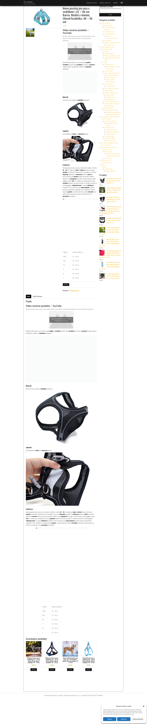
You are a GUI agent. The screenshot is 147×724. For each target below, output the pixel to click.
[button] (143, 706)
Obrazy (115, 3)
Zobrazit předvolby (138, 719)
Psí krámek (28, 2)
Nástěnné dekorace (109, 27)
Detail (66, 284)
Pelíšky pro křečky (109, 136)
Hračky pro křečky (109, 127)
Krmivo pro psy (108, 84)
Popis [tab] (28, 296)
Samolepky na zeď (109, 32)
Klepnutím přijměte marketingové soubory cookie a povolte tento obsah (79, 51)
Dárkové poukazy (110, 171)
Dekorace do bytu (106, 160)
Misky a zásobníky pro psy (111, 88)
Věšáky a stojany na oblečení (112, 42)
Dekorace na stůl (107, 162)
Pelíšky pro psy (110, 106)
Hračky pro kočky (109, 53)
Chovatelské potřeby (106, 49)
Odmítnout (124, 719)
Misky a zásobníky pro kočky (112, 56)
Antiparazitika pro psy (114, 114)
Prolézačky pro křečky (112, 132)
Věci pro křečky (107, 119)
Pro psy (105, 62)
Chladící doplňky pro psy (107, 47)
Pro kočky (105, 51)
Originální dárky (108, 169)
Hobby (102, 165)
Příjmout (109, 719)
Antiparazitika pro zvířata (111, 110)
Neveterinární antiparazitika (113, 112)
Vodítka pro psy (110, 99)
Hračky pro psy (108, 71)
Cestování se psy (109, 64)
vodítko (65, 181)
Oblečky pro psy (107, 149)
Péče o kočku (106, 145)
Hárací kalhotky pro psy (112, 75)
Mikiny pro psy (108, 151)
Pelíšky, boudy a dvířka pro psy (112, 104)
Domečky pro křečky (110, 121)
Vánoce (108, 36)
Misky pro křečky (110, 141)
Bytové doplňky (107, 40)
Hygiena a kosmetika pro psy (112, 73)
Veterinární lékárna (108, 108)
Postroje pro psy (74, 290)
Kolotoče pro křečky (111, 130)
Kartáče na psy (112, 82)
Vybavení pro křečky (109, 138)
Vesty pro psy (108, 158)
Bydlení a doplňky (105, 23)
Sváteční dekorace (109, 34)
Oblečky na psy (92, 3)
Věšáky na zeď (110, 45)
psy (85, 62)
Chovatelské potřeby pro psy (109, 147)
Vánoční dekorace (113, 38)
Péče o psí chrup (110, 77)
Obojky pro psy (105, 3)
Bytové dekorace (107, 25)
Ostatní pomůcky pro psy (111, 101)
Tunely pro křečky (111, 134)
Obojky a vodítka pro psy (111, 93)
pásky (69, 185)
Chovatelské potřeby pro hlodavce (110, 117)
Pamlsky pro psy (110, 86)
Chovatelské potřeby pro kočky (109, 143)
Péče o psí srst (110, 80)
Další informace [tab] (37, 296)
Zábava (105, 167)
